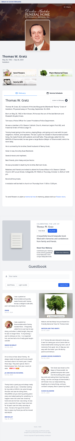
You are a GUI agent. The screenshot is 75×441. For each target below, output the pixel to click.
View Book (41, 231)
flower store (60, 197)
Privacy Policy (32, 432)
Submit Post (64, 285)
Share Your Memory (62, 252)
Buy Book (52, 231)
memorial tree (30, 197)
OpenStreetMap (39, 435)
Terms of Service (42, 432)
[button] (56, 305)
